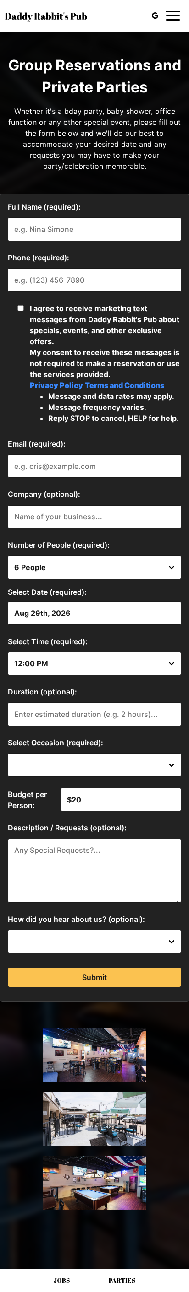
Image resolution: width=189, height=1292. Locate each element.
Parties (122, 1280)
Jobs (61, 1280)
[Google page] (155, 15)
